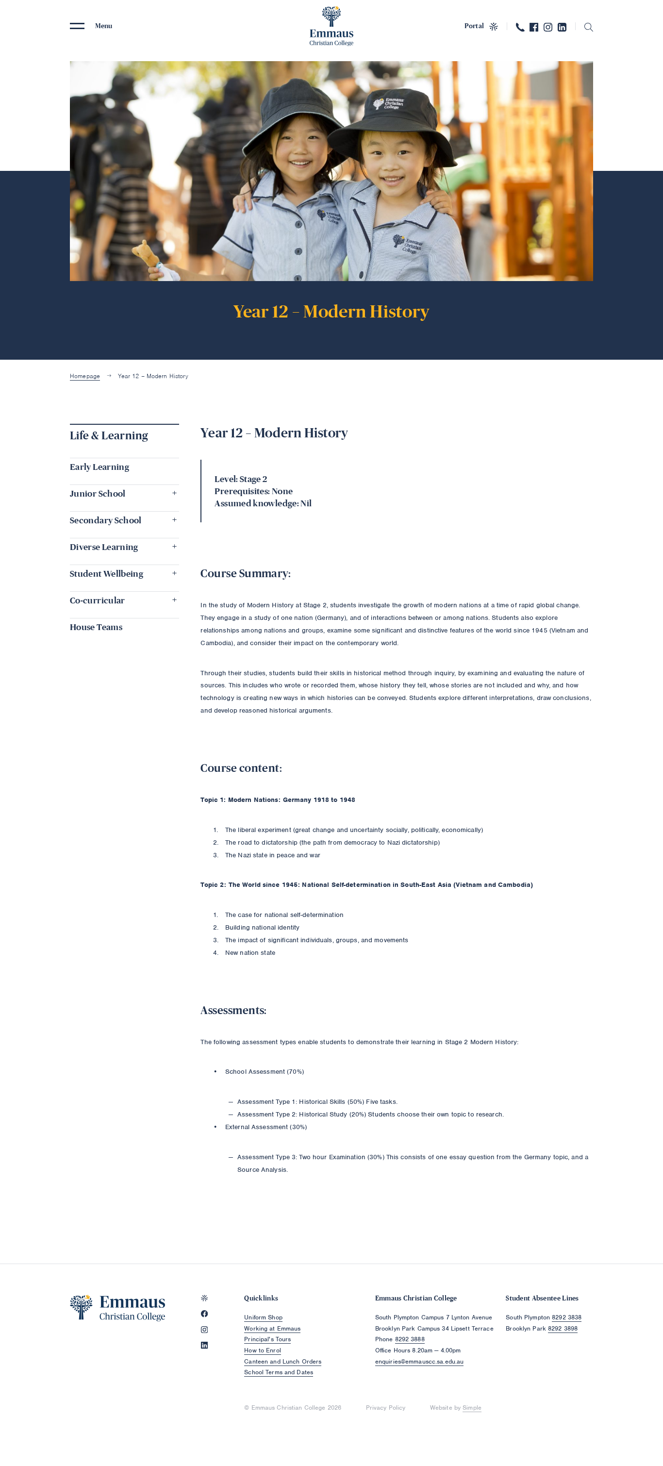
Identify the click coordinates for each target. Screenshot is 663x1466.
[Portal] (204, 1298)
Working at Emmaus (272, 1328)
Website (441, 1407)
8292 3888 (410, 1339)
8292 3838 (566, 1317)
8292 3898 (563, 1328)
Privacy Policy (386, 1407)
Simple (472, 1407)
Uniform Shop (263, 1317)
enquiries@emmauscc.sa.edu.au (419, 1361)
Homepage (85, 376)
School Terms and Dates (278, 1372)
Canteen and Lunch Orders (282, 1361)
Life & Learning (109, 435)
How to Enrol (262, 1350)
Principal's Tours (267, 1339)
